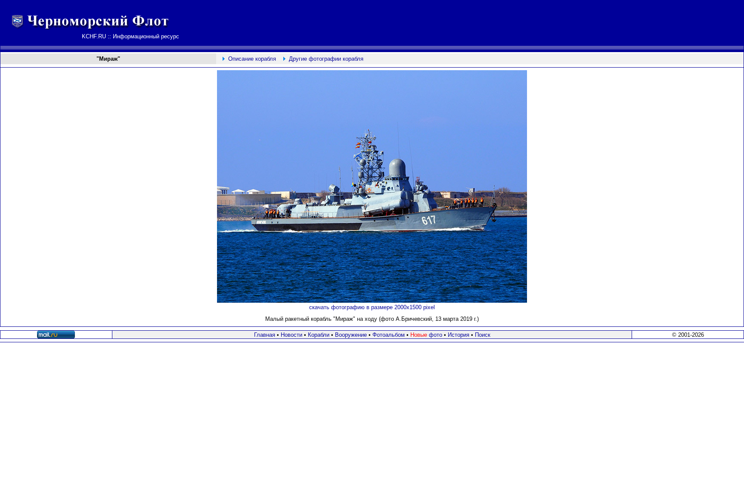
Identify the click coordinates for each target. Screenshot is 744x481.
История (458, 335)
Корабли (318, 335)
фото (426, 335)
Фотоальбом (388, 335)
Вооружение (351, 335)
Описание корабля (252, 59)
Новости (291, 335)
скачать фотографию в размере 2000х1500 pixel (372, 307)
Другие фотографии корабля (326, 59)
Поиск (482, 335)
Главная (264, 335)
